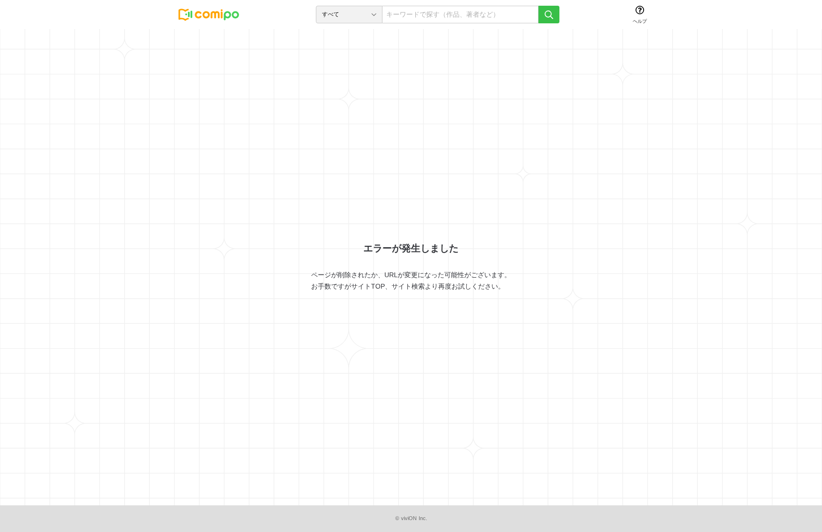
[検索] (548, 14)
